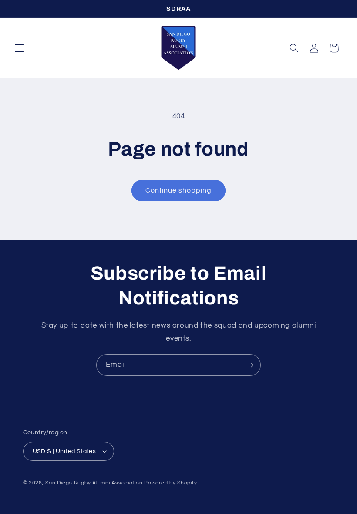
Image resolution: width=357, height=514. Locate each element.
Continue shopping (178, 190)
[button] (19, 48)
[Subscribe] (250, 364)
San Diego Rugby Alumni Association (93, 482)
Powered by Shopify (170, 482)
